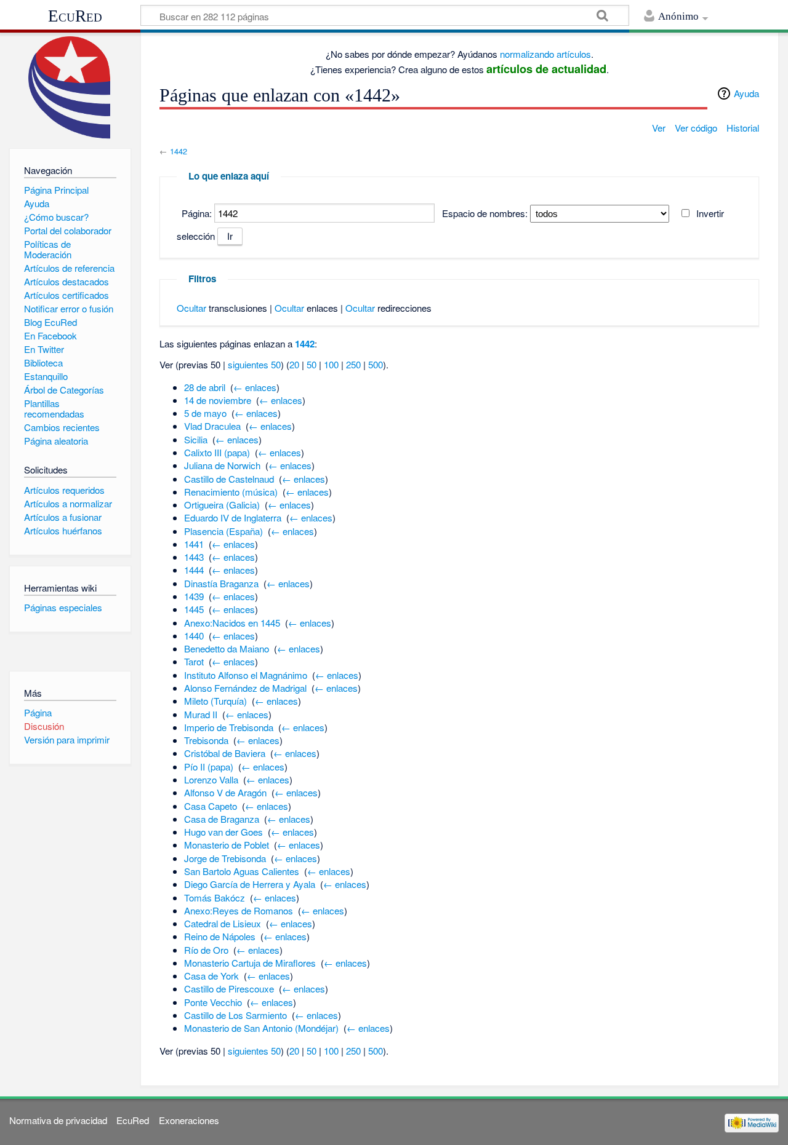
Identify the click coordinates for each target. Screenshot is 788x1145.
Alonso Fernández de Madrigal (245, 687)
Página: (197, 213)
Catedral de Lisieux (222, 923)
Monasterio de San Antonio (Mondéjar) (261, 1027)
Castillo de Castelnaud (229, 478)
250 (353, 364)
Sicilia (195, 439)
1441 (194, 543)
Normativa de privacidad (58, 1120)
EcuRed (75, 16)
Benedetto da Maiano (226, 648)
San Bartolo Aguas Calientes (241, 871)
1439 (194, 596)
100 (331, 364)
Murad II (200, 714)
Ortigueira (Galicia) (222, 504)
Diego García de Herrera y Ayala (249, 884)
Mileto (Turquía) (215, 700)
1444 (194, 569)
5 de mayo (205, 412)
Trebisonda (206, 740)
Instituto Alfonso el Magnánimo (245, 674)
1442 (178, 151)
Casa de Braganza (221, 818)
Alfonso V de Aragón (225, 792)
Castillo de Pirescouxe (229, 988)
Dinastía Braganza (221, 583)
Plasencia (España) (223, 531)
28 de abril (204, 387)
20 (294, 364)
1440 (194, 635)
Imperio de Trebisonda (228, 727)
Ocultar (191, 307)
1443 (194, 556)
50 (311, 364)
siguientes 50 (254, 364)
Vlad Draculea (212, 425)
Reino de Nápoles (219, 936)
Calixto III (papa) (217, 452)
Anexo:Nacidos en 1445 (232, 622)
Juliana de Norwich (222, 465)
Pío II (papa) (208, 766)
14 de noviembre (217, 400)
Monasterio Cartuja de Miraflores (250, 962)
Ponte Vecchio (213, 1002)
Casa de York (211, 975)
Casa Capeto (210, 805)
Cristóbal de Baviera (224, 753)
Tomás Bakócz (214, 897)
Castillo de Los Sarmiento (235, 1014)
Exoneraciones (189, 1120)
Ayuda (746, 93)
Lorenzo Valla (211, 779)
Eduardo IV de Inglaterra (232, 517)
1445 (194, 609)
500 (375, 364)
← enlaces (254, 387)
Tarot (194, 661)
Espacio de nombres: (485, 213)
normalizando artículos (545, 53)
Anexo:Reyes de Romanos (238, 910)
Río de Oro (206, 949)
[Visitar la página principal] (69, 87)
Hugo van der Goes (223, 831)
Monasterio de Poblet (226, 844)
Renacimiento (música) (231, 491)
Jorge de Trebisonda (225, 858)
